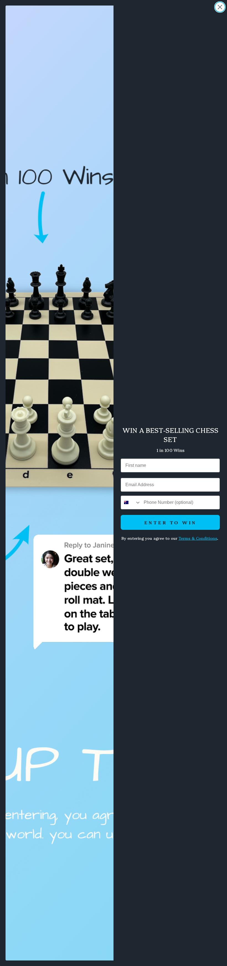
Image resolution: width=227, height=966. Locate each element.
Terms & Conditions (198, 538)
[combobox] (131, 502)
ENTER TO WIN (170, 522)
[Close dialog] (220, 7)
